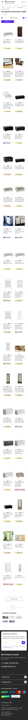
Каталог (9, 5)
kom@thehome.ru (8, 666)
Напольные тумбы (11, 7)
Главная (3, 5)
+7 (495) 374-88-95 (9, 663)
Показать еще (14, 599)
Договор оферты (5, 705)
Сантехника (16, 5)
